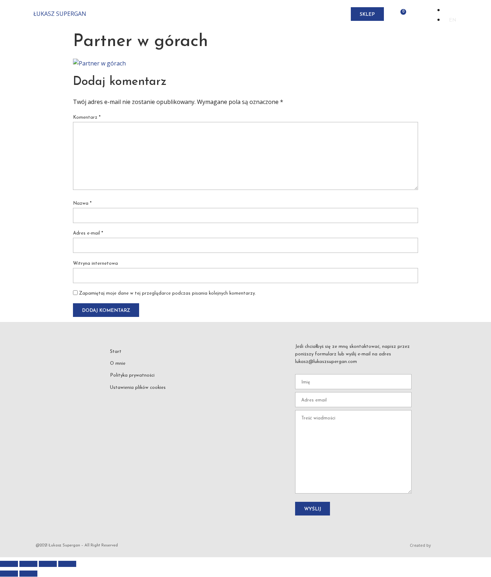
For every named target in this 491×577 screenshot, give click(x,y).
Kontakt (319, 14)
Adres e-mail (88, 233)
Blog (293, 14)
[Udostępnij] (48, 564)
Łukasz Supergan (59, 14)
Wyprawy (206, 14)
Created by (420, 545)
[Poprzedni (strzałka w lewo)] (9, 574)
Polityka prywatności (132, 375)
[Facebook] (116, 398)
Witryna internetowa (95, 263)
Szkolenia (240, 14)
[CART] (401, 14)
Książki (270, 14)
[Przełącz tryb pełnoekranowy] (28, 564)
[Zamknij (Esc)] (67, 564)
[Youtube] (148, 398)
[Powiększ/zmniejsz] (9, 564)
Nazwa (82, 203)
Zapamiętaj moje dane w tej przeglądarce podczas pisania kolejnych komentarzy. (167, 293)
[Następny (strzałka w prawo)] (28, 574)
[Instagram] (132, 398)
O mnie (177, 14)
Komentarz (87, 117)
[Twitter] (164, 398)
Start (153, 14)
